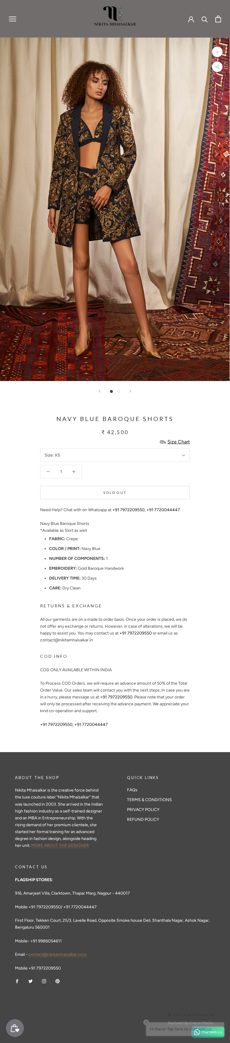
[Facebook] (17, 981)
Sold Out (114, 492)
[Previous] (100, 391)
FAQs (132, 789)
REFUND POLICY (143, 819)
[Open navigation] (12, 18)
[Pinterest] (57, 981)
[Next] (130, 391)
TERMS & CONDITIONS (149, 799)
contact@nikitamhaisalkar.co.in (57, 954)
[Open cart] (218, 19)
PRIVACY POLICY (143, 809)
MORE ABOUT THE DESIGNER (60, 845)
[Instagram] (44, 981)
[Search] (205, 19)
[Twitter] (30, 981)
